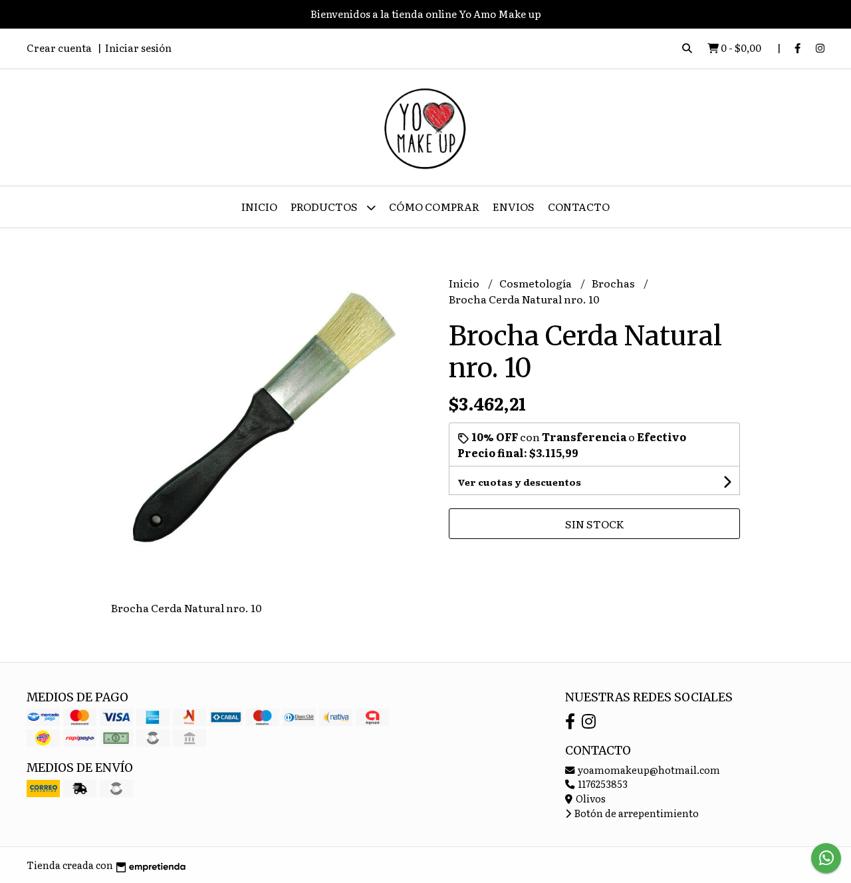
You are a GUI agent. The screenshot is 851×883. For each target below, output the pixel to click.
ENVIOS (514, 206)
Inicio (259, 206)
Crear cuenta (59, 47)
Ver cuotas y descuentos (519, 481)
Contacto (579, 206)
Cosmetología (536, 283)
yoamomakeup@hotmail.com (648, 770)
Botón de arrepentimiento (635, 813)
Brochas (614, 283)
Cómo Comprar (434, 206)
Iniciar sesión (138, 47)
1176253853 (602, 784)
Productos (325, 206)
